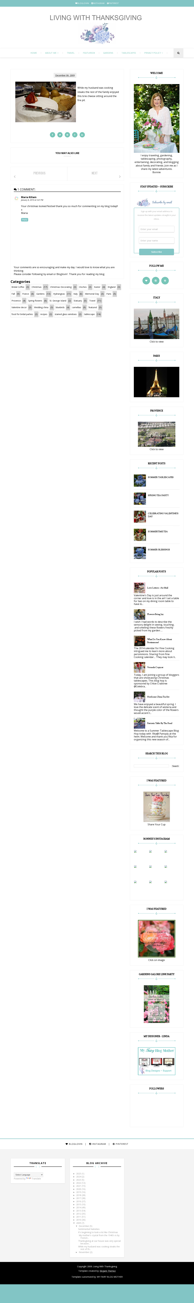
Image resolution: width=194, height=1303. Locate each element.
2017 (79, 1198)
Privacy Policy (152, 52)
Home (33, 52)
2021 (79, 1185)
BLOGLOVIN (83, 3)
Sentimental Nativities (89, 1229)
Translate (36, 1178)
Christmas (37, 287)
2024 (79, 1176)
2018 (79, 1195)
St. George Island (58, 300)
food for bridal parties (22, 314)
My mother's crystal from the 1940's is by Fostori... (98, 1236)
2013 (79, 1210)
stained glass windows (66, 314)
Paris (108, 293)
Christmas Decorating (61, 287)
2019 (79, 1192)
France (25, 293)
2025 (79, 1173)
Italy (76, 293)
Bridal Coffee (18, 287)
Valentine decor (19, 307)
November (84, 1252)
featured (88, 52)
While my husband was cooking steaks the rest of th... (99, 1248)
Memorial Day (92, 293)
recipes (43, 314)
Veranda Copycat (155, 667)
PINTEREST (114, 3)
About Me (50, 52)
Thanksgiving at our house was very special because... (99, 1242)
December (84, 1226)
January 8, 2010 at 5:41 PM (32, 200)
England (111, 287)
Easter (97, 287)
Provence (16, 300)
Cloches (83, 287)
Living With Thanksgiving (104, 1266)
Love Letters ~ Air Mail (157, 588)
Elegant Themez (108, 1270)
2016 (79, 1201)
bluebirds (60, 307)
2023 (79, 1179)
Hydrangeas (59, 293)
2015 (79, 1204)
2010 (79, 1219)
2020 (79, 1189)
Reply (24, 219)
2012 (79, 1213)
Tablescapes (129, 52)
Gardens (108, 52)
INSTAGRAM (99, 3)
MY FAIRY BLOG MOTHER (110, 1276)
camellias (76, 307)
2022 (79, 1182)
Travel (71, 52)
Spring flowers (35, 300)
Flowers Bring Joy (155, 614)
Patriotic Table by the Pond (159, 723)
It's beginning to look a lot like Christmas (98, 1232)
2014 (79, 1207)
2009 (79, 1223)
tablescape (89, 314)
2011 (79, 1216)
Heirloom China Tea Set (158, 697)
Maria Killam (29, 197)
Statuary (78, 300)
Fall (13, 293)
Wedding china (41, 307)
